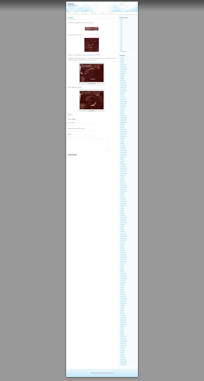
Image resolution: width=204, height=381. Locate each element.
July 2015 (122, 243)
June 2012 (122, 308)
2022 (121, 42)
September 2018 (123, 190)
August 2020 (122, 157)
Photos (102, 13)
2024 (121, 46)
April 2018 (122, 196)
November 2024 (123, 87)
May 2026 (122, 61)
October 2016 (123, 220)
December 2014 (123, 255)
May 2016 (122, 227)
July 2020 (122, 159)
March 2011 (122, 334)
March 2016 (122, 231)
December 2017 (123, 201)
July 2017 (122, 206)
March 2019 (122, 182)
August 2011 (122, 326)
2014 (121, 28)
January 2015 (123, 254)
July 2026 (122, 57)
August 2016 (122, 224)
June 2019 (122, 178)
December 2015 (123, 234)
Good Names (93, 13)
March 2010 (122, 355)
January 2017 (123, 215)
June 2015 (122, 245)
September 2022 (123, 122)
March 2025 (122, 80)
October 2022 (123, 120)
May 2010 (122, 352)
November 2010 (123, 341)
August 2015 (122, 241)
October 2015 (123, 238)
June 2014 (122, 266)
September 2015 (123, 240)
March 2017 (122, 213)
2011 (121, 23)
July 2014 (122, 264)
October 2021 (123, 134)
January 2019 (123, 183)
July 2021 (122, 140)
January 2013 (123, 296)
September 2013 (123, 282)
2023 (121, 44)
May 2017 (122, 210)
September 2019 (123, 173)
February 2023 (123, 115)
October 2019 (123, 171)
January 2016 (123, 233)
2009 (121, 19)
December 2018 (123, 185)
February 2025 (123, 82)
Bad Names (83, 13)
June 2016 (122, 226)
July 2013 (122, 285)
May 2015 (122, 247)
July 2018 (122, 192)
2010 (69, 115)
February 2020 (123, 164)
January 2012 (123, 317)
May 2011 (122, 331)
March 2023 (122, 113)
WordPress (98, 373)
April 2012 (122, 312)
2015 (121, 30)
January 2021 (123, 148)
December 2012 (123, 298)
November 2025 (123, 69)
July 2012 (122, 306)
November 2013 (123, 278)
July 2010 (122, 348)
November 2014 (123, 257)
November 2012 (123, 299)
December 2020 (123, 150)
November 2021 (123, 133)
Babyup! (71, 4)
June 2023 (122, 110)
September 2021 (123, 136)
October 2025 (123, 71)
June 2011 (122, 329)
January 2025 (123, 83)
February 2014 (123, 273)
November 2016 (123, 219)
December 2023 (123, 101)
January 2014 (123, 275)
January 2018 (123, 199)
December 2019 (123, 168)
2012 (121, 24)
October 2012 (123, 301)
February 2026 (123, 64)
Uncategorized (123, 51)
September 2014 (123, 261)
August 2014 (122, 262)
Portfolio (110, 13)
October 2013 (123, 280)
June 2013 (122, 287)
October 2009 (123, 364)
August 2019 (122, 175)
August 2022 (122, 124)
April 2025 (122, 78)
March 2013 (122, 292)
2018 (121, 35)
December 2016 (123, 217)
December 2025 (123, 68)
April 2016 (122, 229)
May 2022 (122, 127)
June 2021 (122, 141)
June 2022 (122, 126)
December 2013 (123, 276)
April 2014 (122, 269)
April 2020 (122, 162)
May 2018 (122, 194)
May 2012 (122, 310)
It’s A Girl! (70, 17)
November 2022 (123, 119)
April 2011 (122, 333)
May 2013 (122, 289)
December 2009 (123, 361)
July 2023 (122, 108)
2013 (121, 26)
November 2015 (123, 236)
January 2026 (123, 66)
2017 (121, 33)
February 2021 (123, 147)
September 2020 (123, 155)
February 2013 (123, 294)
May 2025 (122, 76)
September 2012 (123, 303)
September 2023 (123, 106)
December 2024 (123, 85)
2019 (121, 37)
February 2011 (123, 336)
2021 (121, 40)
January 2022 (123, 129)
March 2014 (122, 271)
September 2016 (123, 222)
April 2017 (122, 212)
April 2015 (122, 248)
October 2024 (123, 89)
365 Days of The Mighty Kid (73, 5)
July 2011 (122, 327)
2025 (121, 47)
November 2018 (123, 187)
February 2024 (123, 97)
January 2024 (123, 99)
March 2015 (122, 250)
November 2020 (123, 152)
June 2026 (122, 59)
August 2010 (122, 347)
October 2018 (123, 189)
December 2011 (123, 319)
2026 (121, 49)
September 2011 (123, 324)
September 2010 (123, 345)
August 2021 (122, 138)
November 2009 (123, 362)
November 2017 (123, 203)
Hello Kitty (87, 55)
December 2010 (123, 340)
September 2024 (123, 90)
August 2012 (122, 305)
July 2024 (122, 94)
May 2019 (122, 180)
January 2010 (123, 359)
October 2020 (123, 154)
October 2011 (123, 322)
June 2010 (122, 350)
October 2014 (123, 259)
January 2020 (123, 166)
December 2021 (123, 131)
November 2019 (123, 169)
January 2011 (123, 338)
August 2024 (122, 92)
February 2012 (123, 315)
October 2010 (123, 343)
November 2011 (123, 320)
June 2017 (122, 208)
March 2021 (122, 145)
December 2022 (123, 117)
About (75, 13)
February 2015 (123, 252)
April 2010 (122, 354)
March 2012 (122, 313)
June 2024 (122, 96)
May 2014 (122, 268)
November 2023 (123, 103)
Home (69, 13)
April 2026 (122, 62)
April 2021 (122, 143)
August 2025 (122, 73)
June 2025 (122, 75)
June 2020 (122, 161)
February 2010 (123, 357)
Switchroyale (110, 373)
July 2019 (122, 176)
